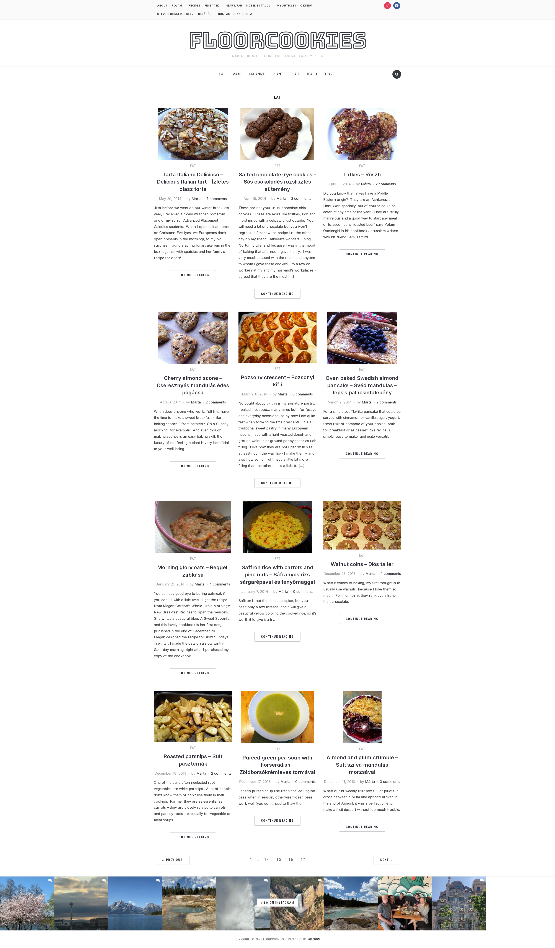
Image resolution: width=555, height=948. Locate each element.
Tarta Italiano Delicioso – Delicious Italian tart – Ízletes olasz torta (193, 181)
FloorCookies (277, 40)
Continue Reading (192, 275)
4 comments (219, 584)
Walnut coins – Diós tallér (362, 564)
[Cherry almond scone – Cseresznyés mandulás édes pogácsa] (193, 314)
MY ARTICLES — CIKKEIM (294, 5)
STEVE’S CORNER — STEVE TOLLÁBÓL (184, 14)
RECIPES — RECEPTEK (204, 5)
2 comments (386, 184)
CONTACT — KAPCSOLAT (236, 14)
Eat (222, 74)
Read (295, 74)
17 (303, 859)
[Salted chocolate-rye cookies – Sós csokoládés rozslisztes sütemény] (277, 111)
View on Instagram (277, 902)
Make (236, 74)
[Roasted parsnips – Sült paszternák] (193, 693)
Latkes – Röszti (362, 174)
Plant (278, 74)
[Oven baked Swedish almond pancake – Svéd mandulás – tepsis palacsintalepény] (362, 314)
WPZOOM (314, 939)
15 (278, 859)
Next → (386, 860)
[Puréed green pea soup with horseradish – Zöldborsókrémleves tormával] (277, 693)
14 (266, 859)
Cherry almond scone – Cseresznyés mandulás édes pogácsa (193, 385)
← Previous (172, 860)
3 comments (301, 198)
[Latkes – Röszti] (362, 111)
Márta (196, 199)
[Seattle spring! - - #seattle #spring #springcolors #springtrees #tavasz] (27, 903)
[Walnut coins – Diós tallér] (362, 503)
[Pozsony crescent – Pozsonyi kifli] (277, 314)
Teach (311, 74)
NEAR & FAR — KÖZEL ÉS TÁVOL (248, 5)
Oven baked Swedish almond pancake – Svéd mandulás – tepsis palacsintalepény (362, 385)
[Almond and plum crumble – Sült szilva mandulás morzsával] (362, 693)
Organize (257, 74)
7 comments (216, 199)
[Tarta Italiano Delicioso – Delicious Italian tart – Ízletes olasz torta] (193, 111)
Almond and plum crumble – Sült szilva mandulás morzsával (362, 764)
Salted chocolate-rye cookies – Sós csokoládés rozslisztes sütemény (277, 181)
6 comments (302, 394)
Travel (330, 74)
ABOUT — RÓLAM (169, 5)
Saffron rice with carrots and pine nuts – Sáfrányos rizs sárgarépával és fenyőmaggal (277, 574)
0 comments (303, 591)
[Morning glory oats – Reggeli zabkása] (193, 503)
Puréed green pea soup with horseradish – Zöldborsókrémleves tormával (277, 764)
